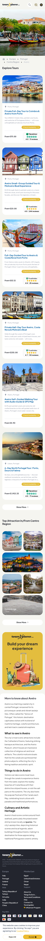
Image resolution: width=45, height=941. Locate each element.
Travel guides (29, 905)
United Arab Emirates (32, 878)
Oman (26, 881)
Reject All (12, 937)
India (4, 900)
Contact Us (28, 902)
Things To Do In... (30, 895)
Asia (4, 887)
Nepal (26, 884)
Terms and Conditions (32, 897)
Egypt (26, 875)
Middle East (29, 871)
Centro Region (13, 62)
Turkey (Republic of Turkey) (9, 892)
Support (27, 887)
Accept (31, 937)
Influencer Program (33, 908)
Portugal (24, 59)
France (5, 884)
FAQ (25, 900)
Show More (21, 507)
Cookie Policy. (23, 931)
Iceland (5, 881)
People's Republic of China (10, 904)
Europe (12, 59)
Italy (4, 875)
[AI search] (36, 4)
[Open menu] (41, 4)
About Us (27, 892)
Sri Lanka (5, 897)
